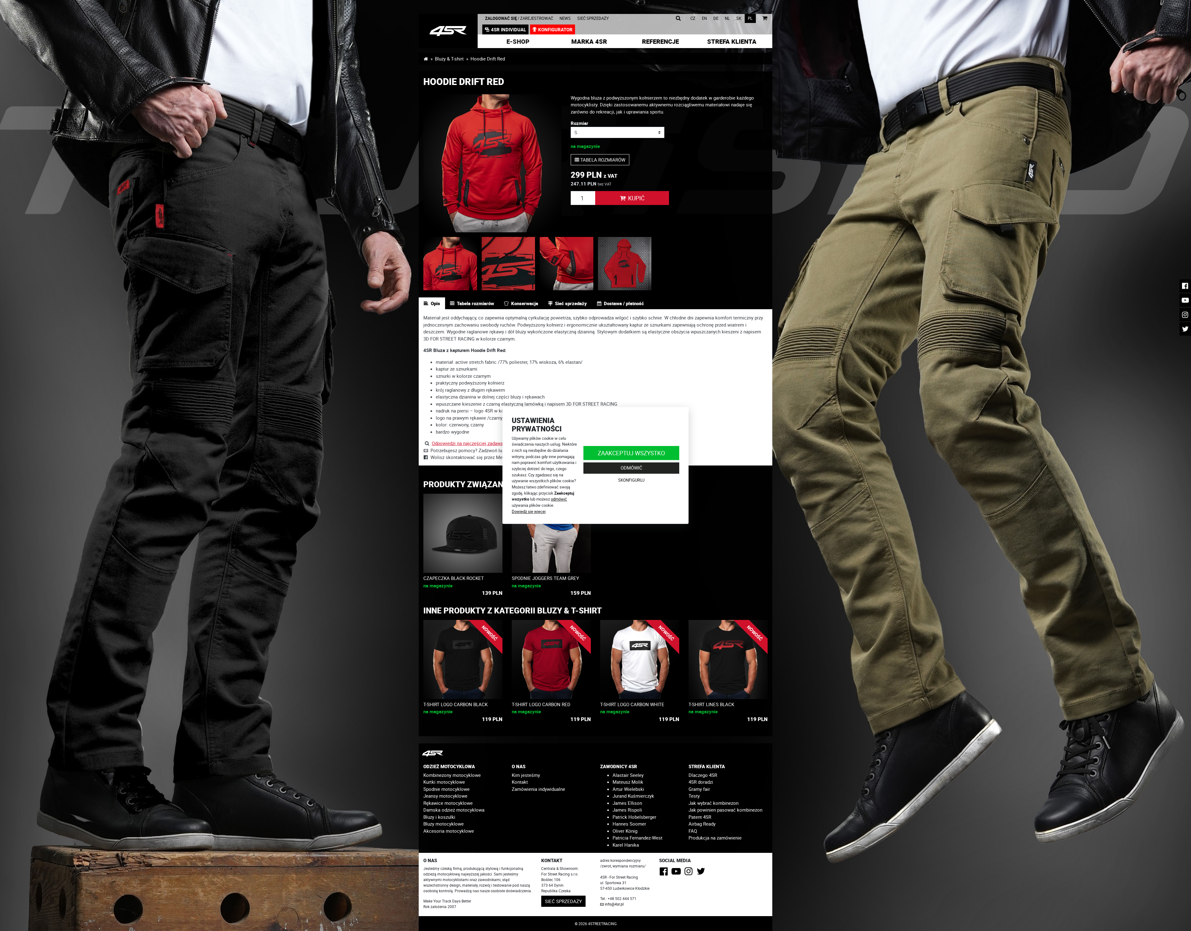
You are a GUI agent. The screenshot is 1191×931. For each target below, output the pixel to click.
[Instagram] (689, 873)
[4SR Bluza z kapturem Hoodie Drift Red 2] (450, 264)
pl (750, 18)
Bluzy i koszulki (439, 817)
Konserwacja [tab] (524, 303)
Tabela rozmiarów (602, 160)
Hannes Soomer (629, 824)
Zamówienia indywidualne (538, 789)
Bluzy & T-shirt (449, 59)
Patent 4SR (700, 817)
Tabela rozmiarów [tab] (475, 303)
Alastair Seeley (628, 775)
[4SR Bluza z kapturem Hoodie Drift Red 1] (492, 163)
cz (692, 18)
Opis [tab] (435, 303)
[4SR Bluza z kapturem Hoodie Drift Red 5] (625, 264)
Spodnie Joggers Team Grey (545, 578)
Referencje (660, 41)
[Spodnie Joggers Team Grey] (551, 533)
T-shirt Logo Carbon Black (455, 704)
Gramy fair (699, 789)
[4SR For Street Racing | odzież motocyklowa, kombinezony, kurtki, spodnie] (425, 59)
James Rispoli (627, 810)
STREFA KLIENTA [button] (707, 766)
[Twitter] (702, 873)
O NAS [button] (518, 766)
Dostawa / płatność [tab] (624, 303)
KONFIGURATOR (555, 29)
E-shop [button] (517, 41)
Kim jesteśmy (526, 775)
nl (727, 18)
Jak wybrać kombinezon (713, 803)
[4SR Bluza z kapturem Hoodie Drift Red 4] (566, 264)
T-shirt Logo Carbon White (632, 704)
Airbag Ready (702, 824)
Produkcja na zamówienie (715, 838)
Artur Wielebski (628, 789)
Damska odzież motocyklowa (453, 810)
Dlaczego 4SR (703, 775)
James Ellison (627, 803)
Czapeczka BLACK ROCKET (453, 578)
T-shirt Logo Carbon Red (541, 704)
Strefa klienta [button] (731, 41)
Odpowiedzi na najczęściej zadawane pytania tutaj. (484, 443)
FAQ (693, 831)
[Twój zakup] (765, 18)
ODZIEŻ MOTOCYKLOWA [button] (449, 766)
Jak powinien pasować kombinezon (725, 810)
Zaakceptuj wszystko (631, 453)
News (565, 18)
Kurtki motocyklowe (444, 782)
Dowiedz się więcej (529, 511)
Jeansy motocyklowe (445, 796)
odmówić (559, 499)
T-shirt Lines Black (711, 704)
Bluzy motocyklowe (443, 824)
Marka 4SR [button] (589, 41)
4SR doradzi (701, 782)
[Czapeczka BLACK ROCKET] (462, 533)
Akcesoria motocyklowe (448, 831)
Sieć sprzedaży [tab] (571, 303)
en (704, 18)
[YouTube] (677, 873)
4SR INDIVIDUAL (508, 29)
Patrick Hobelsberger (634, 817)
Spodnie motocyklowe (446, 789)
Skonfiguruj (631, 480)
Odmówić (631, 468)
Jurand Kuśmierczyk (633, 796)
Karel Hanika (626, 845)
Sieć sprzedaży (593, 18)
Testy (694, 796)
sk (738, 18)
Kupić (636, 198)
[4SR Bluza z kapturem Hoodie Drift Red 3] (508, 264)
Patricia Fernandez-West (637, 838)
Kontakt (520, 782)
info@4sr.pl (614, 904)
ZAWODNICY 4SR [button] (618, 766)
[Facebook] (665, 873)
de (715, 18)
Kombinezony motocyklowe (452, 775)
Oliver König (625, 831)
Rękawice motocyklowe (448, 803)
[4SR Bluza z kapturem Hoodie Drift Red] (448, 31)
